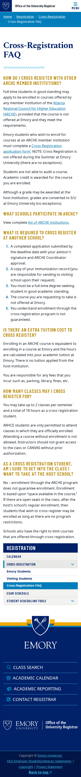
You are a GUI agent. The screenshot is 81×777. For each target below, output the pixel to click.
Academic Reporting (37, 689)
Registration (25, 17)
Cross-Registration (52, 17)
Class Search (27, 667)
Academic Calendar (35, 678)
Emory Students (19, 571)
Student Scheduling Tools (26, 601)
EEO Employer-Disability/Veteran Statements (39, 761)
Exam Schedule (18, 593)
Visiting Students (19, 578)
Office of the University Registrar (35, 6)
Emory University (50, 755)
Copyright (26, 767)
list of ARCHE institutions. (48, 222)
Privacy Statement (49, 767)
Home (7, 17)
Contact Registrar (34, 699)
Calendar (14, 556)
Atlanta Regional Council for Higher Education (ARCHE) (34, 109)
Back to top (39, 772)
